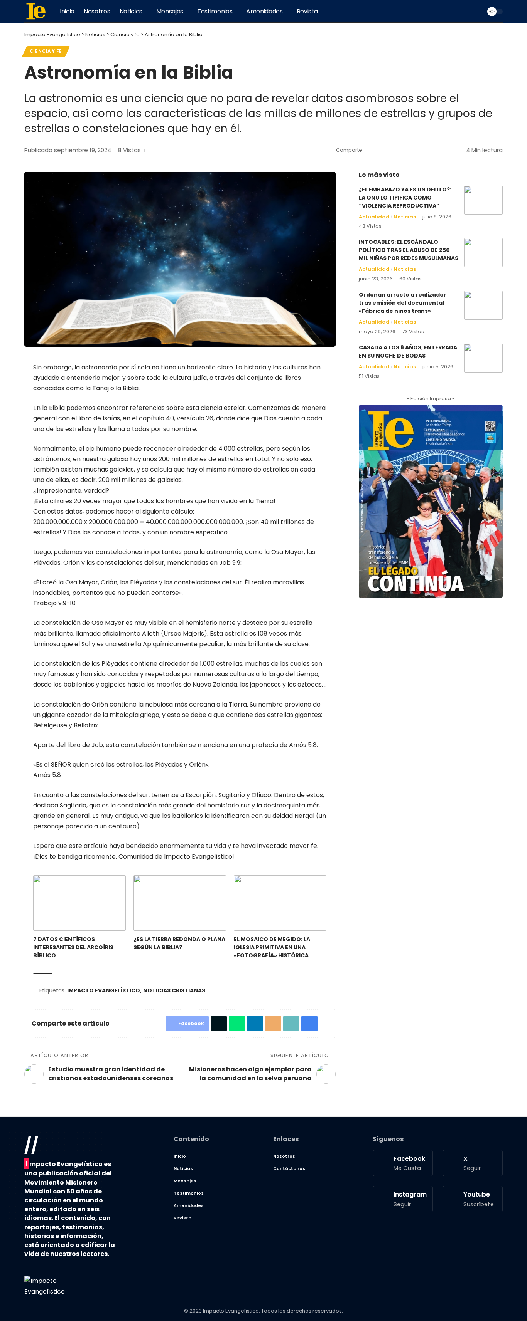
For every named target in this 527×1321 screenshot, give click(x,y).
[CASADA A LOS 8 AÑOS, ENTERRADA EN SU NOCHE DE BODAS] (483, 358)
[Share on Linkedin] (406, 150)
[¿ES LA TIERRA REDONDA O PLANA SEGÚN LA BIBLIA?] (179, 903)
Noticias (405, 216)
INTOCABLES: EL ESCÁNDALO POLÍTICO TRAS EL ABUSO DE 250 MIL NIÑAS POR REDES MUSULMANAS (408, 250)
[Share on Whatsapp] (394, 150)
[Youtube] (473, 1199)
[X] (448, 11)
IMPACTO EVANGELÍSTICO (103, 990)
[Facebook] (439, 11)
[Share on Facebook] (370, 150)
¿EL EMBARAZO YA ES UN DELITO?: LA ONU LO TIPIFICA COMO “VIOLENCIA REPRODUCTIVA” (405, 198)
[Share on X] (382, 150)
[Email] (418, 150)
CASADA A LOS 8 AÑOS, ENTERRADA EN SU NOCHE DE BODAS (408, 351)
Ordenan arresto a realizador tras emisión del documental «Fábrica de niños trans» (402, 303)
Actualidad (374, 216)
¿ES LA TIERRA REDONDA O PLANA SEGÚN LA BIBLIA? (179, 943)
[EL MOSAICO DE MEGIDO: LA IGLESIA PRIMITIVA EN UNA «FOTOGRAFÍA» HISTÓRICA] (280, 903)
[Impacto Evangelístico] (35, 11)
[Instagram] (465, 11)
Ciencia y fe (46, 51)
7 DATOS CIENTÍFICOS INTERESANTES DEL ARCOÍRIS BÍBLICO (73, 947)
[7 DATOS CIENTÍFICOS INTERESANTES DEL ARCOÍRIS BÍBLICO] (79, 903)
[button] (476, 11)
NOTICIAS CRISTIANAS (174, 990)
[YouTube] (456, 11)
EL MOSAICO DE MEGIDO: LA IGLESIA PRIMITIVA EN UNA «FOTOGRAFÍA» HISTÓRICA (272, 947)
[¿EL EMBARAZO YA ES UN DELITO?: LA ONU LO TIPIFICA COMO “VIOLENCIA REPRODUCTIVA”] (483, 200)
